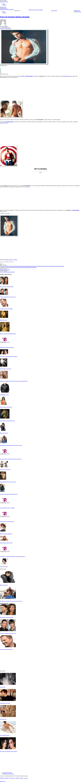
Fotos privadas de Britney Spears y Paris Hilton (7, 507)
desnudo (16, 266)
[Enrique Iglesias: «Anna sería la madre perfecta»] (4, 418)
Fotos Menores (43, 266)
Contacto (4, 5)
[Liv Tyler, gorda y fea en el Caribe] (4, 467)
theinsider (6, 259)
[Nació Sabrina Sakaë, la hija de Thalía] (3, 404)
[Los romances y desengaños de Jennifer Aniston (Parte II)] (2, 491)
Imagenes (53, 266)
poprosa (15, 259)
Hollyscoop (48, 266)
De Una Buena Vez (11, 266)
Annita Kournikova (66, 76)
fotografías (22, 76)
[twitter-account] (3, 7)
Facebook (12, 773)
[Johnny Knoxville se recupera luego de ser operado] (3, 479)
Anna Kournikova (3, 266)
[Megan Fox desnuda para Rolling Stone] (3, 531)
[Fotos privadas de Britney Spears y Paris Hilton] (4, 505)
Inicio (4, 3)
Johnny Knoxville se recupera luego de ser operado (8, 481)
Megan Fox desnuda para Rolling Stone (6, 533)
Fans (30, 266)
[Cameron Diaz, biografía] (4, 564)
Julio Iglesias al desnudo (5, 269)
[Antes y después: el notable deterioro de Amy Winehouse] (4, 353)
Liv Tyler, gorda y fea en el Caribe (5, 469)
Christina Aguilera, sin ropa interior (5, 368)
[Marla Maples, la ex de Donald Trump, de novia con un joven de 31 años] (3, 442)
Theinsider (62, 266)
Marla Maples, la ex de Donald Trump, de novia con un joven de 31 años (11, 445)
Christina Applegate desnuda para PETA (6, 542)
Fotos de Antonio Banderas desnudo (7, 271)
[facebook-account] (3, 8)
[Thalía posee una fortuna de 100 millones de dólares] (4, 331)
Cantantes (2, 28)
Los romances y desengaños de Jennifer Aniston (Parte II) (9, 494)
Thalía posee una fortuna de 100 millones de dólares (8, 333)
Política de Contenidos (4, 778)
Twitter (10, 772)
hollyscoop (11, 259)
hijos (28, 186)
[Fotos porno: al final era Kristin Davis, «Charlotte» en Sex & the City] (4, 456)
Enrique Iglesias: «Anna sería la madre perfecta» (7, 420)
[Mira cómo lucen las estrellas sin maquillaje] (4, 284)
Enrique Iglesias (8, 28)
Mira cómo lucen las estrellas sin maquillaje (6, 286)
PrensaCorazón (3, 122)
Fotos (32, 266)
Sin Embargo (57, 266)
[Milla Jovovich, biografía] (3, 430)
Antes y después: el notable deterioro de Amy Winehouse (8, 356)
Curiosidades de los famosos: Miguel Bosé (6, 308)
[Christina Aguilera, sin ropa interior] (3, 366)
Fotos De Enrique (36, 266)
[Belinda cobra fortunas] (4, 317)
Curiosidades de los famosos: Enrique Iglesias (7, 347)
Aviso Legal (12, 778)
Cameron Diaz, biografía (4, 566)
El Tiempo (20, 266)
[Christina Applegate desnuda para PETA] (4, 540)
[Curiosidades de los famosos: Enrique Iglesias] (4, 344)
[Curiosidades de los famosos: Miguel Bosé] (4, 306)
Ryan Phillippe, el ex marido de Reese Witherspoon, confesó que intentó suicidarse (12, 556)
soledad (6, 26)
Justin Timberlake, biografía (4, 394)
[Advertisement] (40, 88)
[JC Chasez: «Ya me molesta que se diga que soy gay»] (4, 294)
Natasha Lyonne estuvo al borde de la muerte (7, 521)
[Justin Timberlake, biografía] (4, 392)
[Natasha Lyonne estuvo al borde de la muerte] (4, 518)
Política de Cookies (19, 778)
